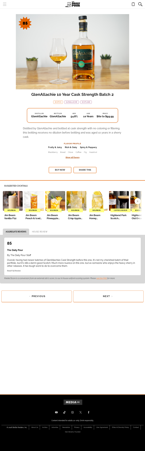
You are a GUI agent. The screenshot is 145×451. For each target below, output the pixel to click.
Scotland (86, 102)
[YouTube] (56, 412)
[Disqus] (72, 346)
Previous (38, 296)
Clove (70, 152)
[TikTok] (64, 412)
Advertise (55, 427)
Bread (62, 152)
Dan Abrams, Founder (73, 432)
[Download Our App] (133, 4)
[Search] (140, 4)
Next (106, 296)
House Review (39, 232)
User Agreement (102, 427)
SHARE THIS (85, 170)
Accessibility (88, 427)
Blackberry (53, 152)
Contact (136, 427)
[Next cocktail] (138, 201)
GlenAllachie (71, 102)
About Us (34, 427)
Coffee (78, 152)
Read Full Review (14, 271)
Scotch (58, 102)
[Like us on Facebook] (89, 412)
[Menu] (4, 4)
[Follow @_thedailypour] (80, 412)
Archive (44, 427)
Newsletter (66, 427)
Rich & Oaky (71, 147)
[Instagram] (72, 412)
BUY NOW (60, 170)
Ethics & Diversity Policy (120, 427)
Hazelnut (93, 152)
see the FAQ (101, 278)
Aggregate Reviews (16, 232)
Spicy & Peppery (88, 147)
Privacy (76, 427)
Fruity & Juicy (55, 147)
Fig (85, 152)
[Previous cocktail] (7, 201)
